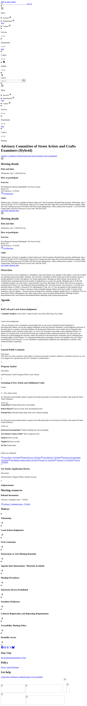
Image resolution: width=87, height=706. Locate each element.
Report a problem (19, 677)
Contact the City (7, 677)
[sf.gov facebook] (2, 648)
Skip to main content (8, 2)
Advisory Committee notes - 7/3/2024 (16, 504)
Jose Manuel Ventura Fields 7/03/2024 (24, 460)
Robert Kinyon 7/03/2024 (31, 458)
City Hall (22, 658)
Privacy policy (6, 667)
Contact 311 (29, 677)
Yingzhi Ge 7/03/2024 (65, 460)
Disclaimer (15, 667)
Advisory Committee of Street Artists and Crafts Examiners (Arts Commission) (29, 156)
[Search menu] (43, 74)
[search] (24, 80)
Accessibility (38, 677)
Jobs (2, 23)
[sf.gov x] (10, 648)
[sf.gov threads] (7, 648)
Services (4, 658)
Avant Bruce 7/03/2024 (11, 458)
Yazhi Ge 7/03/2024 (47, 460)
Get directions (8, 194)
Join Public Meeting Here (10, 211)
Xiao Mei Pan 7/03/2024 (52, 458)
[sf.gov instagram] (5, 648)
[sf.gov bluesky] (13, 648)
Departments (11, 658)
